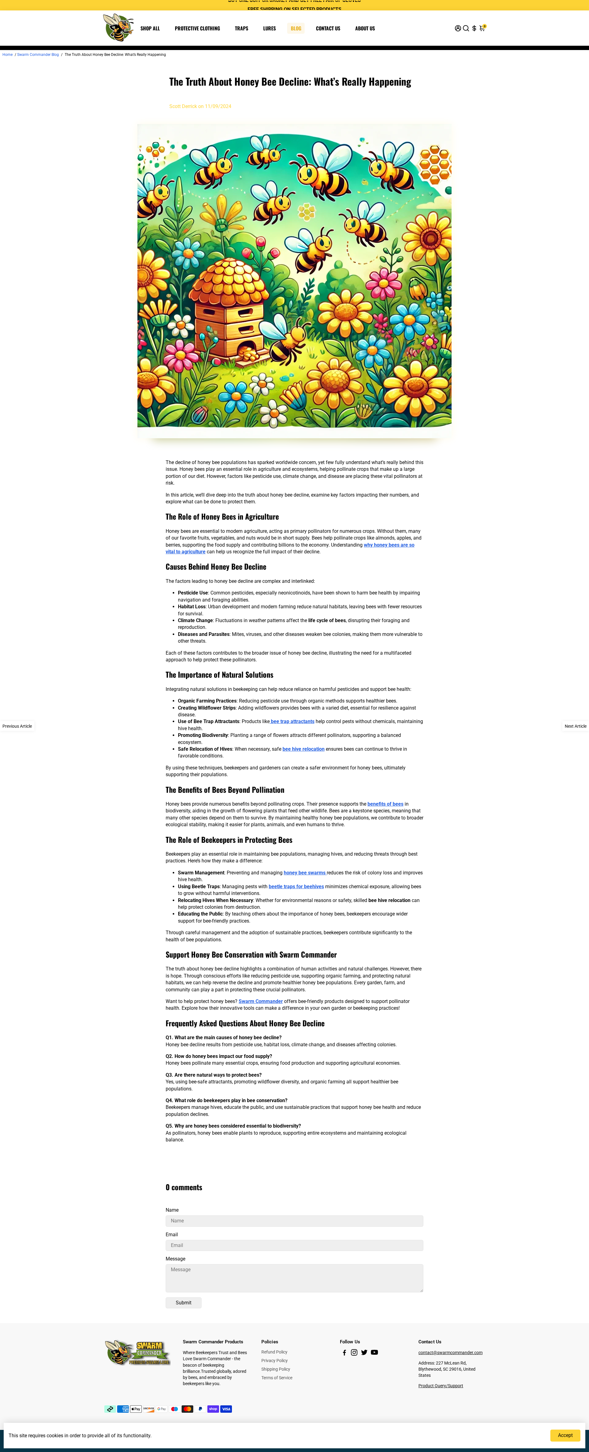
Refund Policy (274, 1351)
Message (175, 1259)
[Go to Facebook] (344, 1353)
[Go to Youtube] (374, 1353)
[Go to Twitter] (364, 1353)
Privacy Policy (274, 1360)
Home (7, 54)
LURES (269, 28)
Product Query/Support (440, 1385)
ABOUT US (365, 28)
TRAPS (241, 28)
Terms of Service (276, 1377)
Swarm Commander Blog (38, 54)
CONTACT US (328, 28)
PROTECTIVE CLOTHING (197, 28)
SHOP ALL (150, 28)
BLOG (296, 28)
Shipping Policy (275, 1369)
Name (172, 1210)
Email (172, 1234)
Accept (565, 1435)
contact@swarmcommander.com (450, 1352)
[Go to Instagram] (354, 1353)
